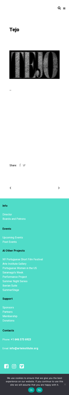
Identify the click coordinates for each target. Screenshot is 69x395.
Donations (8, 320)
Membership (10, 316)
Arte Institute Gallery (14, 263)
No (39, 390)
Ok (31, 390)
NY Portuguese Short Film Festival (23, 259)
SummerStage (11, 290)
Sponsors (8, 307)
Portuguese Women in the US (20, 268)
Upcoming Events (13, 237)
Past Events (10, 241)
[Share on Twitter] (24, 165)
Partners (8, 311)
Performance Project (15, 276)
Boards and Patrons (14, 218)
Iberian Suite (10, 285)
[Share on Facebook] (20, 165)
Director (7, 214)
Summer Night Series (15, 281)
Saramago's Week (13, 272)
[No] (64, 384)
